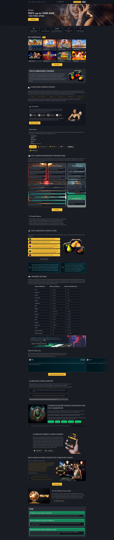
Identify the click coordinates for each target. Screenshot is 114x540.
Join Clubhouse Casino (59, 500)
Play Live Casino (35, 122)
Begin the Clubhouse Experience (39, 343)
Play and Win (57, 484)
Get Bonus (57, 209)
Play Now (33, 19)
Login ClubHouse (44, 259)
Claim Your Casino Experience (57, 374)
